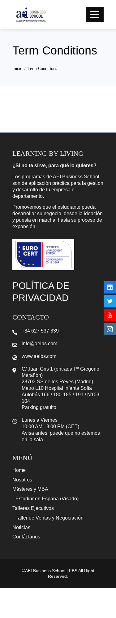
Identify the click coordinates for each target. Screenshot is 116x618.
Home (19, 470)
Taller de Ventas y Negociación (49, 517)
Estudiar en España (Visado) (47, 498)
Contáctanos (26, 536)
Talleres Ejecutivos (33, 508)
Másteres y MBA (30, 489)
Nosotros (22, 479)
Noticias (21, 527)
